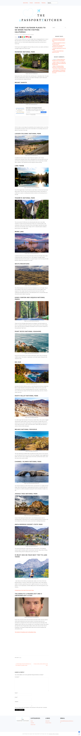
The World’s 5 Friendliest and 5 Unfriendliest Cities (25, 632)
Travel (43, 2)
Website (16, 701)
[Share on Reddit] (22, 37)
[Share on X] (20, 37)
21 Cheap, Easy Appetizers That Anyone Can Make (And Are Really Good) (59, 63)
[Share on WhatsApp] (24, 37)
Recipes (25, 2)
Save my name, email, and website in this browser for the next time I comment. (31, 707)
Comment (17, 676)
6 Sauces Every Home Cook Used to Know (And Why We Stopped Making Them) (58, 40)
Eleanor (54, 66)
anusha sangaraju (56, 70)
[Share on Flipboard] (29, 37)
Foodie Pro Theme (54, 733)
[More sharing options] (30, 37)
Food (31, 2)
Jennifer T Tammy (56, 62)
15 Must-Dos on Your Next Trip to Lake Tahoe (24, 590)
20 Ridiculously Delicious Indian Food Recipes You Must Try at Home (58, 71)
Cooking (37, 2)
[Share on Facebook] (19, 37)
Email (16, 697)
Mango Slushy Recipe (62, 68)
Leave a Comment (30, 34)
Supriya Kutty (55, 68)
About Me (47, 720)
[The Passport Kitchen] (40, 25)
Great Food (33, 724)
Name (16, 692)
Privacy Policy (48, 722)
